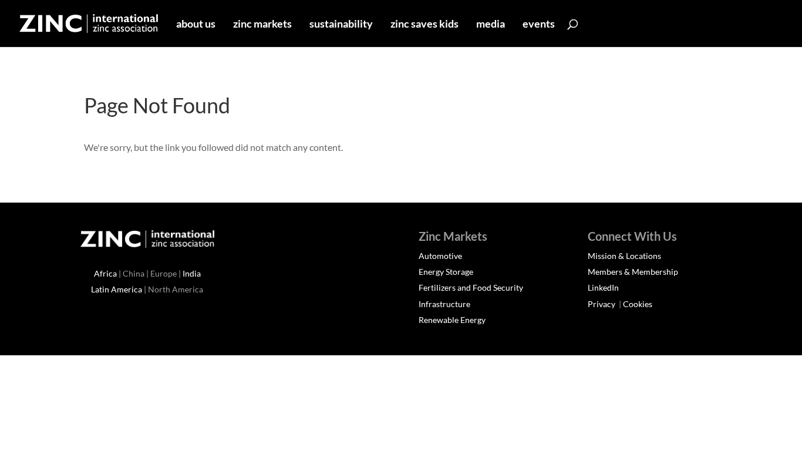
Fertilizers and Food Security (471, 287)
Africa (105, 273)
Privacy (602, 304)
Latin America (116, 289)
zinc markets (262, 24)
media (490, 24)
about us (195, 24)
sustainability (341, 24)
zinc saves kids (424, 24)
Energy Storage (446, 272)
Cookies (637, 304)
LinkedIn (603, 287)
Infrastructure (444, 304)
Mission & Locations (624, 256)
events (539, 24)
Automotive (440, 256)
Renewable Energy (452, 320)
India (192, 273)
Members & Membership (633, 272)
